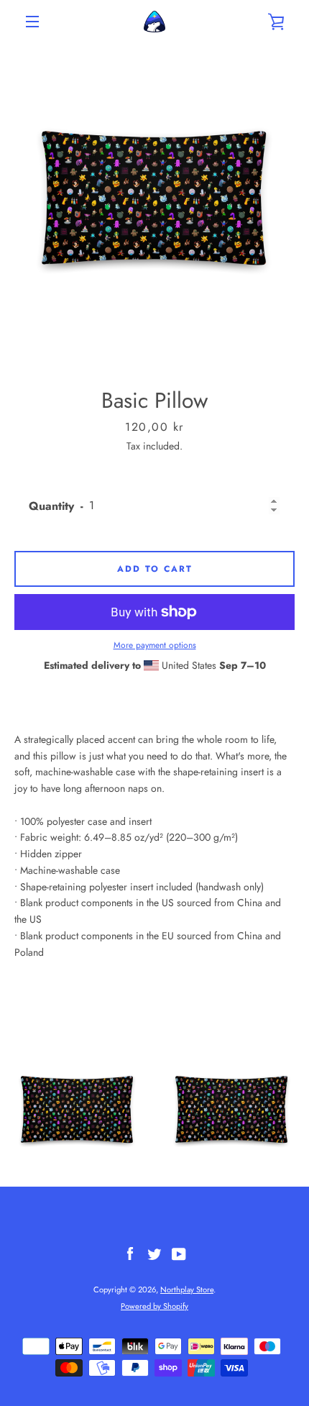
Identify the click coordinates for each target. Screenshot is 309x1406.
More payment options (155, 645)
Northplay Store (186, 1289)
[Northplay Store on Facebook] (130, 1253)
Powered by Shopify (154, 1306)
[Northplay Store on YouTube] (179, 1253)
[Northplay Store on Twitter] (154, 1253)
